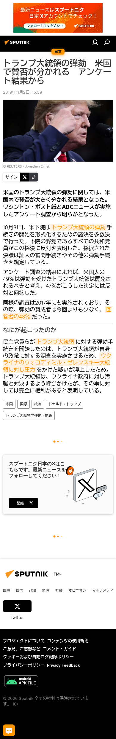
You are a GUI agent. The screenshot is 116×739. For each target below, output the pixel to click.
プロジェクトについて (24, 641)
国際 (23, 404)
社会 (58, 590)
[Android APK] (21, 682)
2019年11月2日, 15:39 (22, 92)
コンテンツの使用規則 (68, 641)
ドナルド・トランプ (64, 404)
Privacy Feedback (63, 665)
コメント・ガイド (59, 649)
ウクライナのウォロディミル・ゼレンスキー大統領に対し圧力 (57, 362)
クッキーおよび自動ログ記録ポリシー (38, 657)
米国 (9, 404)
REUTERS (14, 166)
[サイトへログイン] (95, 42)
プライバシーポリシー (24, 665)
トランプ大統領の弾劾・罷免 (29, 415)
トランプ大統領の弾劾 (78, 227)
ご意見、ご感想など (21, 649)
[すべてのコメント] (9, 730)
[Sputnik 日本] (18, 44)
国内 (19, 590)
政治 (37, 404)
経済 (45, 590)
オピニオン (77, 590)
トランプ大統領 (55, 341)
